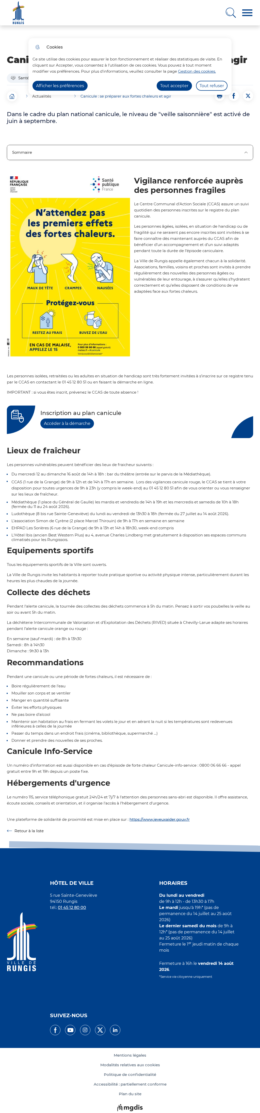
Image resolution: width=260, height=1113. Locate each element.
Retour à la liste (25, 830)
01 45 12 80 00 (72, 907)
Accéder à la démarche (67, 423)
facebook (55, 1030)
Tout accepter (174, 85)
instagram (85, 1030)
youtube (70, 1030)
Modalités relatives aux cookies (130, 1065)
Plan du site (130, 1094)
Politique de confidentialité (130, 1074)
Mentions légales (130, 1055)
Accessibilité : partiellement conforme (130, 1084)
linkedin (115, 1030)
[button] (247, 12)
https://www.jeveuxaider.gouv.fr (159, 819)
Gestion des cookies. (197, 71)
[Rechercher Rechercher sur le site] (230, 12)
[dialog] (130, 66)
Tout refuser (212, 85)
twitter (100, 1030)
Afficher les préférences (60, 85)
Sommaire (22, 152)
